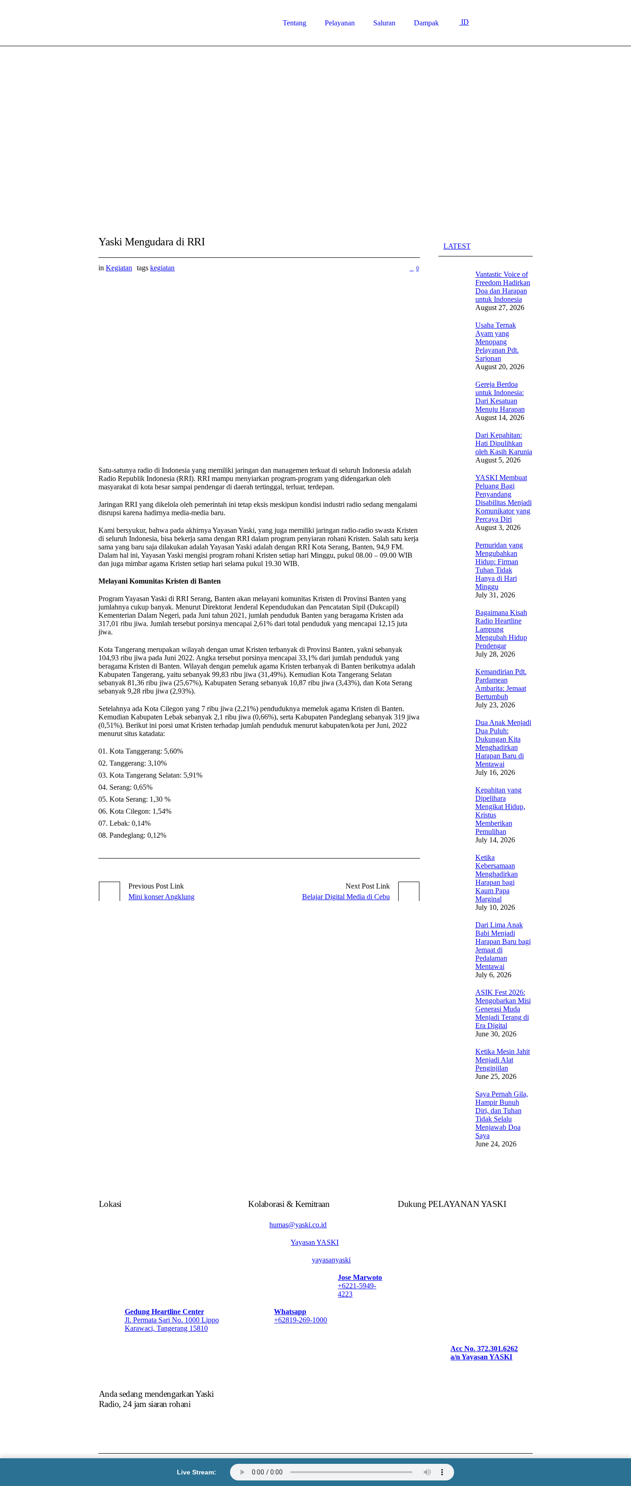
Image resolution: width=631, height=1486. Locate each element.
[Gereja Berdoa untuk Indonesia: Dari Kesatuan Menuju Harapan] (452, 400)
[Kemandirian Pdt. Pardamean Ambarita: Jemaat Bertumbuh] (452, 688)
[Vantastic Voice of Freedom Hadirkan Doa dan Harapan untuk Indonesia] (452, 290)
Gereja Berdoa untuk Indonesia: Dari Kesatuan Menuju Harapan (500, 396)
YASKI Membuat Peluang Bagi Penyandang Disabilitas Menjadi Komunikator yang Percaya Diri (503, 498)
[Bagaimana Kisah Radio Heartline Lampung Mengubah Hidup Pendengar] (452, 633)
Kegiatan (119, 268)
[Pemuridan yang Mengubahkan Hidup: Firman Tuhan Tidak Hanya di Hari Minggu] (452, 569)
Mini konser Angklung (161, 897)
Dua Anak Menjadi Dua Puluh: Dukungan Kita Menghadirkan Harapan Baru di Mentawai (503, 743)
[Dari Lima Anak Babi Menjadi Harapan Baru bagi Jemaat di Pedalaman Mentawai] (452, 949)
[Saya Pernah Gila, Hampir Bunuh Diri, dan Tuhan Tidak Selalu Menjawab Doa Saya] (452, 1118)
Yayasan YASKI (315, 1242)
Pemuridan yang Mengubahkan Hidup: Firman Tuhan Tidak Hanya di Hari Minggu (499, 566)
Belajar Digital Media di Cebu (346, 897)
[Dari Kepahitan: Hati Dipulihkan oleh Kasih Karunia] (452, 447)
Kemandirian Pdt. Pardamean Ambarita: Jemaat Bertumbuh (501, 684)
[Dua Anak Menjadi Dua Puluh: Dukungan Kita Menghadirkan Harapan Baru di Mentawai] (452, 747)
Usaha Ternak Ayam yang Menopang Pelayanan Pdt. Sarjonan (497, 341)
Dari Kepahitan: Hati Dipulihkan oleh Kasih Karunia (503, 443)
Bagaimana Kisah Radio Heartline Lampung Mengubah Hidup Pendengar (501, 629)
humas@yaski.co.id (298, 1225)
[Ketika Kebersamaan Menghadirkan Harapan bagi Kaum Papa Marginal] (452, 882)
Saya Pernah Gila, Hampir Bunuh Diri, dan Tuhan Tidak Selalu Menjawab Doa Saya (501, 1114)
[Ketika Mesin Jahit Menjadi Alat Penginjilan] (452, 1063)
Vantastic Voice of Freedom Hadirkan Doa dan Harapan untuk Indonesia (502, 286)
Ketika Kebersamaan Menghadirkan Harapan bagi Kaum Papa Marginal (496, 878)
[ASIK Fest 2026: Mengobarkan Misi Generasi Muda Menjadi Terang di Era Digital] (452, 1013)
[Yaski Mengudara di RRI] (259, 366)
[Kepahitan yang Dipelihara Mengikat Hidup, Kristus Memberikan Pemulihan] (452, 814)
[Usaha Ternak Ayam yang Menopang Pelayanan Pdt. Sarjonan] (452, 345)
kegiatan (162, 268)
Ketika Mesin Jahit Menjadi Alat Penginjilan (502, 1060)
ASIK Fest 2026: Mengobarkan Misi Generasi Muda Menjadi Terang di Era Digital (503, 1008)
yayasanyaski (331, 1260)
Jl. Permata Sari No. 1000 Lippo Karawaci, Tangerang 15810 (172, 1324)
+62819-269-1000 (300, 1320)
